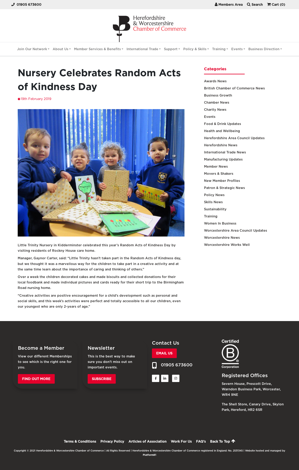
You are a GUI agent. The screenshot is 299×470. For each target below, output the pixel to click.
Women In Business (220, 223)
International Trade (142, 49)
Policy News (214, 195)
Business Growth (218, 95)
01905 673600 (29, 5)
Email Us (164, 353)
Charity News (215, 110)
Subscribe (101, 379)
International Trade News (225, 152)
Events (237, 49)
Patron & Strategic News (224, 188)
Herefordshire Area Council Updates (234, 138)
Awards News (215, 81)
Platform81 (149, 454)
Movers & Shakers (218, 174)
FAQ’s (201, 441)
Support (171, 49)
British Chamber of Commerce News (234, 88)
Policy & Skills (194, 49)
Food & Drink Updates (222, 124)
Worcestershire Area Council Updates (235, 230)
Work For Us (181, 441)
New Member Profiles (222, 181)
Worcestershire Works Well (227, 245)
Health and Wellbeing (222, 131)
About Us (60, 49)
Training (219, 49)
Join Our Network (32, 49)
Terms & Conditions (80, 441)
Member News (216, 166)
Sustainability (215, 209)
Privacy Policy (112, 441)
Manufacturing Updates (223, 159)
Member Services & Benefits (97, 49)
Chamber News (216, 102)
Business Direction (263, 49)
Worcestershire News (222, 238)
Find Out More (36, 379)
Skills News (213, 202)
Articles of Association (148, 441)
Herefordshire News (220, 145)
